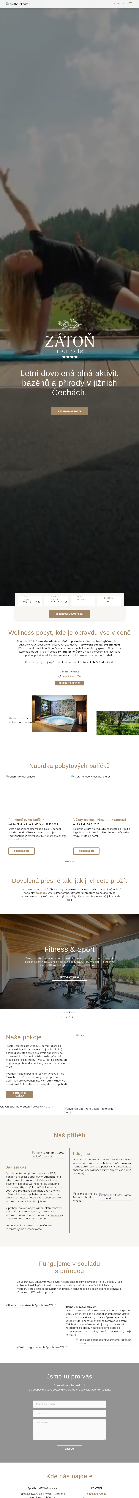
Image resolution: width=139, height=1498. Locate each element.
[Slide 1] (66, 861)
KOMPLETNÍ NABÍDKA (19, 1094)
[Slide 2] (68, 861)
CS (113, 3)
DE (123, 3)
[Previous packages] (61, 861)
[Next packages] (78, 861)
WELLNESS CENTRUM (69, 979)
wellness (41, 893)
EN (118, 3)
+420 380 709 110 (96, 1494)
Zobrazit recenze (69, 683)
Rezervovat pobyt (69, 411)
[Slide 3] (72, 861)
